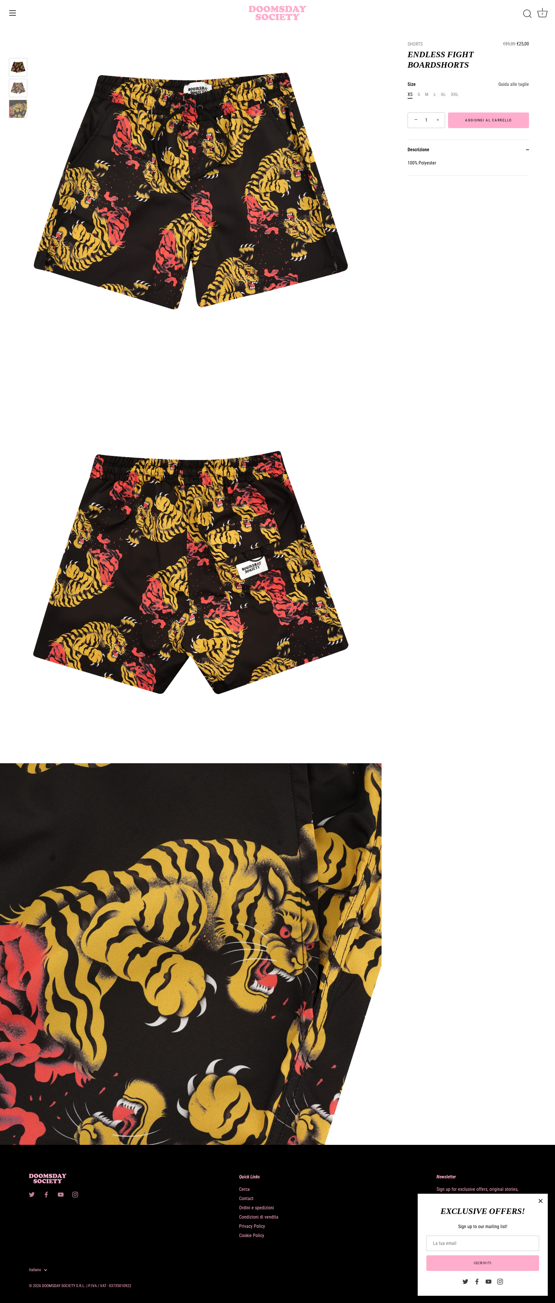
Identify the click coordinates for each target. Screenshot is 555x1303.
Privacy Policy (252, 1226)
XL (443, 94)
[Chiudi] (540, 1201)
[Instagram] (500, 1281)
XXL (454, 94)
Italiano (35, 1269)
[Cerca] (527, 14)
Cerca (244, 1189)
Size (468, 84)
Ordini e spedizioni (256, 1207)
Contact (246, 1198)
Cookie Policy (251, 1235)
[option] (18, 68)
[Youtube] (488, 1281)
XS (410, 94)
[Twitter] (465, 1281)
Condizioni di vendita (258, 1217)
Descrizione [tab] (418, 149)
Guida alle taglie (513, 84)
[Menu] (12, 13)
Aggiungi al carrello (488, 120)
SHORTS (415, 44)
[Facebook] (477, 1281)
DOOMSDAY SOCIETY (58, 1285)
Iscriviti (483, 1263)
